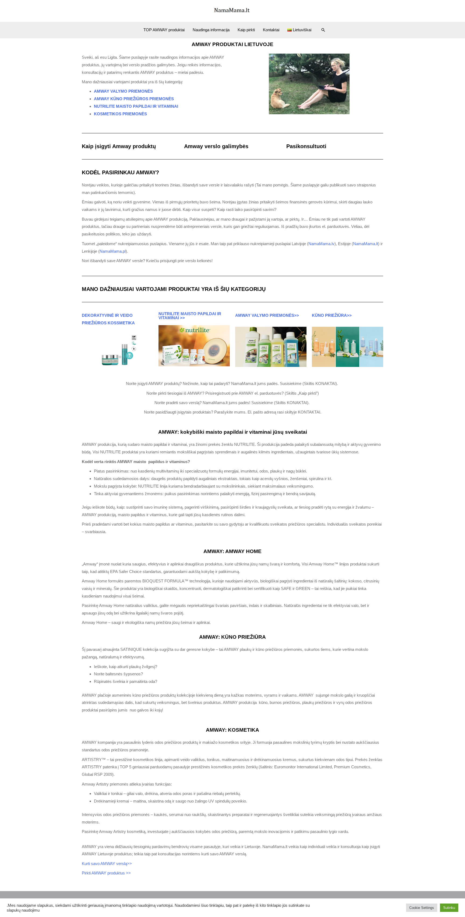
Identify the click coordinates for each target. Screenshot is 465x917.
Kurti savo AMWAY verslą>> (107, 863)
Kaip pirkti (246, 29)
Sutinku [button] (449, 908)
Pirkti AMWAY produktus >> (106, 873)
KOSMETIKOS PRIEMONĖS (120, 114)
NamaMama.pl (113, 251)
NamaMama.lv (321, 243)
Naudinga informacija (211, 29)
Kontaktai (271, 29)
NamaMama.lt (365, 243)
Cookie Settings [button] (421, 908)
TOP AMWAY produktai (164, 29)
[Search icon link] (323, 29)
